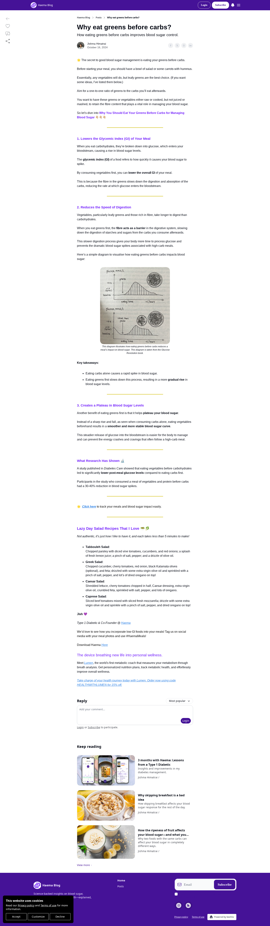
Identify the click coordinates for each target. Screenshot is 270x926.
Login (204, 5)
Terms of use (48, 905)
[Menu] (233, 4)
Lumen (88, 662)
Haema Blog (83, 17)
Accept (16, 916)
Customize (38, 916)
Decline (60, 916)
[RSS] (188, 905)
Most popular (177, 701)
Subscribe (220, 5)
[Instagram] (179, 905)
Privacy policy (26, 905)
